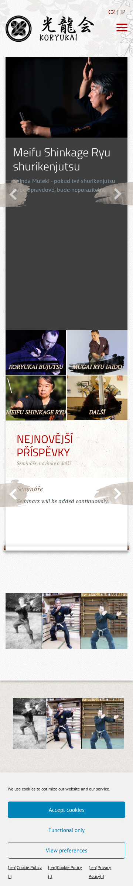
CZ (112, 12)
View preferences (66, 850)
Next (113, 193)
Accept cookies (66, 809)
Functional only (66, 830)
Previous (15, 194)
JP (123, 12)
